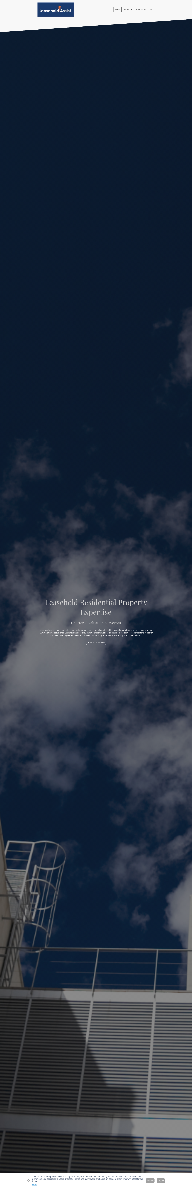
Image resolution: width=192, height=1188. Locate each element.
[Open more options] (150, 9)
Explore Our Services (96, 642)
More (34, 1185)
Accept (150, 1181)
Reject (161, 1181)
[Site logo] (55, 9)
